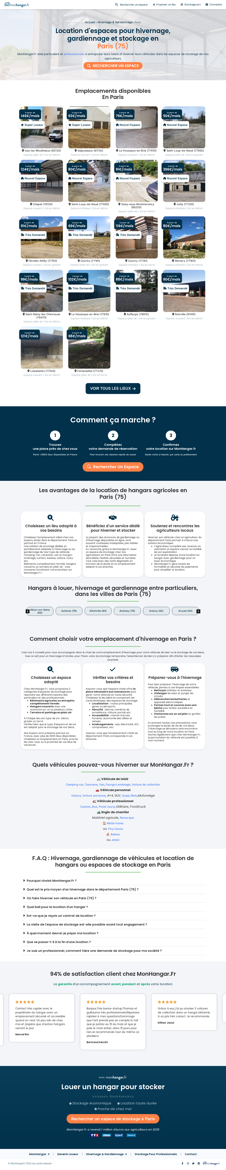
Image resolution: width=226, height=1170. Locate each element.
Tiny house (115, 828)
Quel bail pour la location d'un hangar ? (57, 907)
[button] (198, 611)
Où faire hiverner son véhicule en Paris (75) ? (61, 898)
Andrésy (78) (127, 610)
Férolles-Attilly (38, 260)
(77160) (191, 260)
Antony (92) (156, 610)
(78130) (48, 204)
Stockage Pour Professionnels (156, 1154)
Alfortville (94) (98, 610)
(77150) (52, 260)
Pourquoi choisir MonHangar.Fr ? (52, 880)
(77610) (152, 150)
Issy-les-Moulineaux (37, 150)
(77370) (98, 370)
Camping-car (74, 784)
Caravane (91, 784)
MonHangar (37, 1154)
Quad (125, 795)
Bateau (115, 834)
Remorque (127, 817)
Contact (191, 1154)
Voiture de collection (146, 784)
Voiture (76, 795)
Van (101, 784)
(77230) (189, 204)
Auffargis (132, 314)
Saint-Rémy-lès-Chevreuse (43, 314)
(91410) (190, 314)
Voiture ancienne (94, 795)
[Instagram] (188, 1163)
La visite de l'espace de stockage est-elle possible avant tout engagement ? (87, 924)
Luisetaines (37, 370)
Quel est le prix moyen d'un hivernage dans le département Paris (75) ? (83, 889)
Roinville (180, 314)
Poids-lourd (107, 806)
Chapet (37, 204)
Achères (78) (69, 610)
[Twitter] (193, 1163)
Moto (134, 795)
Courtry (85, 260)
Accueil (90, 22)
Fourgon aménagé (118, 784)
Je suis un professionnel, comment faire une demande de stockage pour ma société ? (94, 951)
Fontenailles (84, 370)
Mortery (180, 260)
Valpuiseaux (85, 150)
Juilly (179, 204)
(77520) (50, 370)
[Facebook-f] (182, 1163)
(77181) (95, 260)
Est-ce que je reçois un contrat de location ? (61, 916)
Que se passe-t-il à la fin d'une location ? (59, 942)
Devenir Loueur (67, 1154)
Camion (85, 806)
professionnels (74, 54)
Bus (94, 806)
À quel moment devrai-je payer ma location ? (62, 933)
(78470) (41, 317)
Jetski (115, 839)
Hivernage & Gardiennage (115, 22)
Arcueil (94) (185, 610)
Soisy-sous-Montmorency (137, 204)
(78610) (144, 314)
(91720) (98, 150)
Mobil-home (115, 823)
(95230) (136, 207)
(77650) (199, 150)
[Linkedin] (199, 1163)
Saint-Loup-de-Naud (180, 150)
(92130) (56, 150)
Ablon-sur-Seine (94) (40, 611)
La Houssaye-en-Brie (132, 150)
